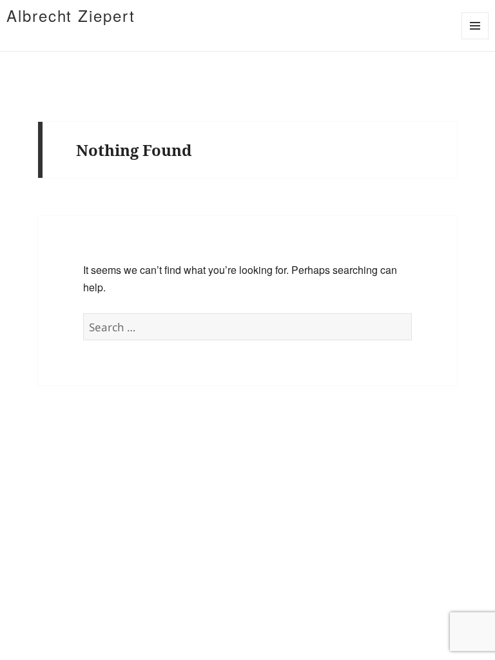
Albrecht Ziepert (70, 15)
